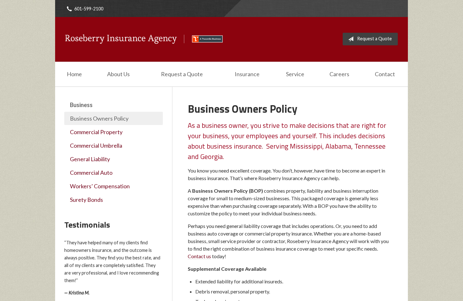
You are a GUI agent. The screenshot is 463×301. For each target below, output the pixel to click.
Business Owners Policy (99, 118)
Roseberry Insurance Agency (144, 39)
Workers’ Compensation (100, 186)
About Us (118, 74)
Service (295, 74)
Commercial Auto (91, 172)
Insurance (247, 74)
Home (74, 74)
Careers (339, 74)
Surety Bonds (86, 199)
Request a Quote (374, 38)
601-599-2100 (88, 8)
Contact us (199, 256)
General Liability (90, 159)
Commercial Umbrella (96, 145)
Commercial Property (96, 131)
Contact (385, 74)
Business (81, 104)
